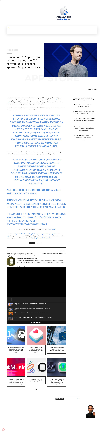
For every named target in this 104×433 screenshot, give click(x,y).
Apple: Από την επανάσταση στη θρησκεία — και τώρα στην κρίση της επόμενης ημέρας (83, 128)
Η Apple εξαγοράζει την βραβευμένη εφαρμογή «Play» (36, 380)
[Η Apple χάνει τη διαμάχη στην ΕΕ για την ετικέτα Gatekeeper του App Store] (56, 335)
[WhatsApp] (18, 88)
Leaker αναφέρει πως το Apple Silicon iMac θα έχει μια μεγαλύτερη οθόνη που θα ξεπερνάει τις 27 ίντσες (21, 255)
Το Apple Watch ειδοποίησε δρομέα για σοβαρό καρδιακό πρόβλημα (83, 112)
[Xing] (24, 266)
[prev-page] (35, 389)
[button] (8, 27)
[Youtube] (90, 14)
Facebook (39, 243)
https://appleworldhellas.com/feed (41, 238)
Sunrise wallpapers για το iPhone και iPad (54, 253)
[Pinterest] (15, 88)
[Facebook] (79, 14)
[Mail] (19, 266)
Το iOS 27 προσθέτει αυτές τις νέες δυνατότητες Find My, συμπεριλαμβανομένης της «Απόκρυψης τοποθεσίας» (56, 382)
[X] (87, 14)
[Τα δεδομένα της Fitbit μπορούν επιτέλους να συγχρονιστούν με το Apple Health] (36, 335)
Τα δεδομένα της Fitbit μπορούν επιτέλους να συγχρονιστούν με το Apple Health (36, 350)
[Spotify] (85, 14)
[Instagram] (82, 14)
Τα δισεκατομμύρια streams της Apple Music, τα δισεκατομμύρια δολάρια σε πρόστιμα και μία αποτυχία (16, 382)
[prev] (77, 398)
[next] (79, 398)
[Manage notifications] (3, 429)
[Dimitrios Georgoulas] (11, 262)
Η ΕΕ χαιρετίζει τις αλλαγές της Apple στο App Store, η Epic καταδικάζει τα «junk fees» (16, 350)
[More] (22, 88)
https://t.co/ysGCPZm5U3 (23, 221)
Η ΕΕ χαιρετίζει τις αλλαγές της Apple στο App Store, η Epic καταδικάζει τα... (83, 120)
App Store (13, 50)
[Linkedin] (17, 266)
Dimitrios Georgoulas (27, 258)
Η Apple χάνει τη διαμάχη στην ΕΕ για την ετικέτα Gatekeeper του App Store (56, 349)
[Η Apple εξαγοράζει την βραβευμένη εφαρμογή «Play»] (36, 367)
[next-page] (36, 389)
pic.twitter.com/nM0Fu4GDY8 (27, 224)
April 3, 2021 (52, 229)
